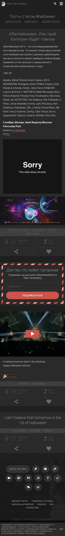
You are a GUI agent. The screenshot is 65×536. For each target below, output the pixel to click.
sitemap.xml (32, 508)
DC (8, 134)
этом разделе (39, 533)
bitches (24, 384)
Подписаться (32, 295)
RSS (51, 504)
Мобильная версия (23, 504)
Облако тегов (13, 21)
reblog (49, 431)
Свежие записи (51, 21)
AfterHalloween (19, 230)
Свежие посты (20, 501)
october (35, 431)
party (53, 230)
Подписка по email (42, 501)
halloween (39, 230)
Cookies (41, 504)
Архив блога (31, 21)
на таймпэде (18, 130)
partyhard (33, 234)
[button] (32, 334)
